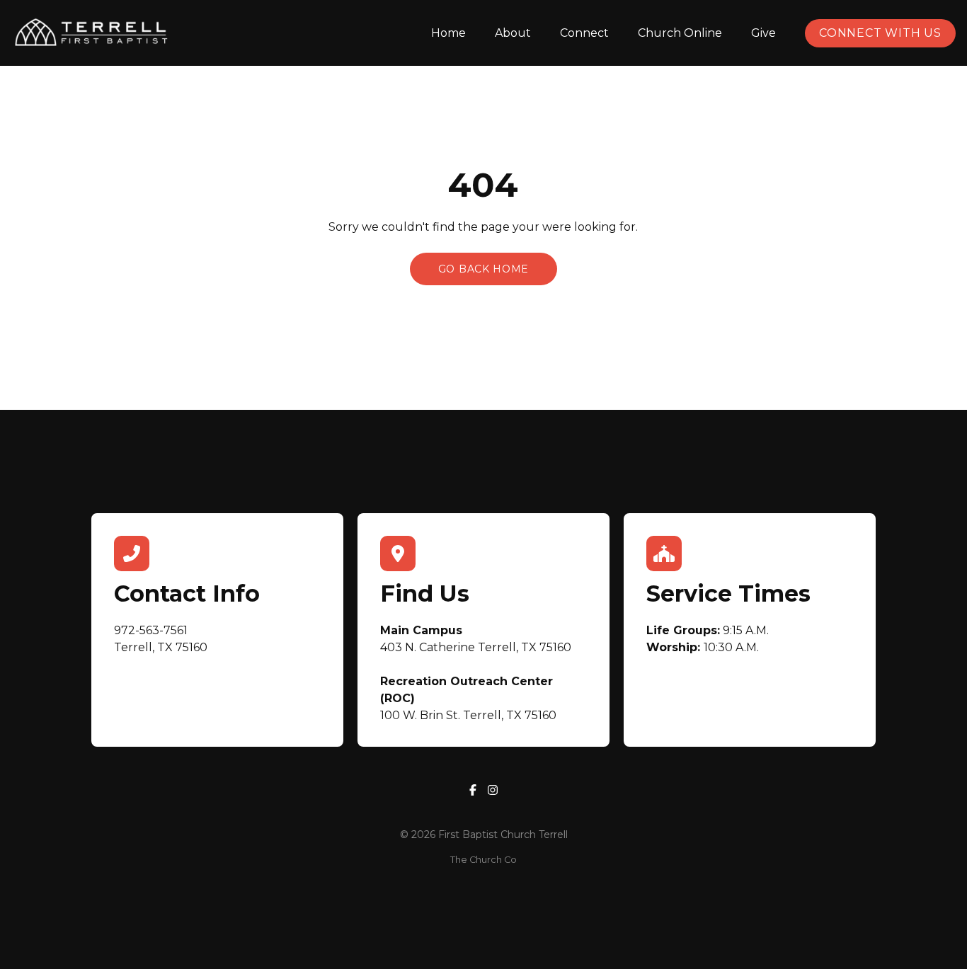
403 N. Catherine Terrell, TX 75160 (475, 647)
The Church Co (483, 859)
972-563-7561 (151, 630)
